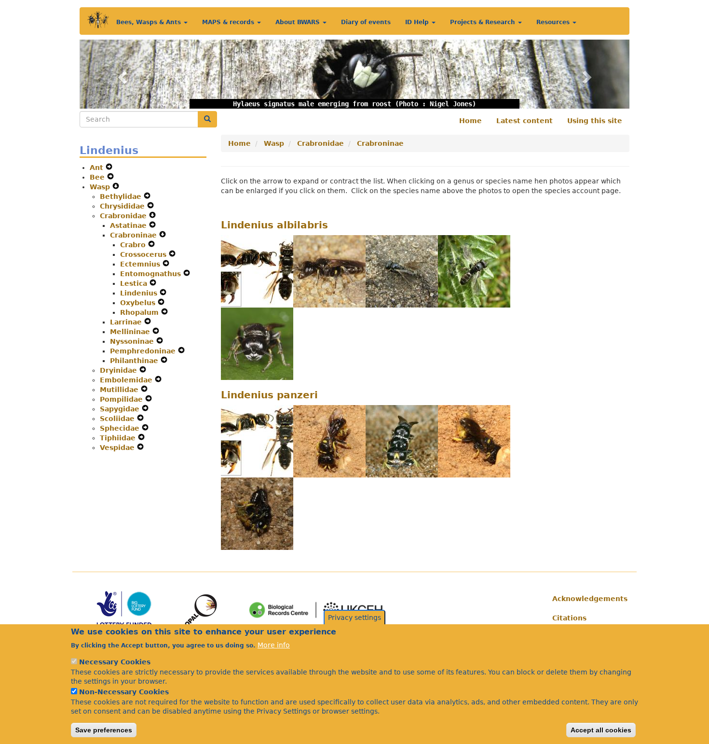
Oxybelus (139, 303)
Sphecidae (121, 428)
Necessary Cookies (114, 662)
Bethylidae (122, 196)
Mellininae (131, 332)
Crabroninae (134, 235)
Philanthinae (135, 361)
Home (470, 121)
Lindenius (140, 293)
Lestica (135, 283)
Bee (98, 177)
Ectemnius (141, 264)
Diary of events (366, 22)
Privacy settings (354, 617)
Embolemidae (127, 380)
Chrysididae (123, 206)
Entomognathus (151, 274)
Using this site (594, 121)
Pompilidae (122, 399)
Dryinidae (119, 370)
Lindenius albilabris (274, 225)
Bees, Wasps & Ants (149, 22)
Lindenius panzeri (269, 395)
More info (274, 644)
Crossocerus (144, 254)
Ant (98, 167)
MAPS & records (229, 22)
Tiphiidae (119, 438)
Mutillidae (120, 389)
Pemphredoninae (144, 351)
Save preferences (103, 730)
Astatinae (129, 225)
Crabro (134, 245)
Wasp (101, 187)
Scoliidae (118, 418)
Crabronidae (124, 216)
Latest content (524, 121)
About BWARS (298, 22)
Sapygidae (121, 409)
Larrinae (127, 322)
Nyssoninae (133, 341)
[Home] (98, 20)
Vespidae (118, 447)
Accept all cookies (601, 730)
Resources (554, 22)
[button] (121, 74)
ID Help (418, 22)
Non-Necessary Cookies (124, 692)
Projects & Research (483, 22)
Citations (569, 618)
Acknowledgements (587, 599)
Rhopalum (140, 312)
